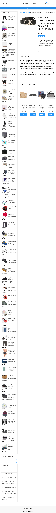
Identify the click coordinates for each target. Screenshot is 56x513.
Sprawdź (41, 36)
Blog (24, 508)
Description (38, 51)
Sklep (31, 508)
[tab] (37, 51)
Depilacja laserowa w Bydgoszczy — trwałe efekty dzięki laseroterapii (8, 483)
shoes (45, 45)
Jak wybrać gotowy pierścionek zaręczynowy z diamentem (8, 497)
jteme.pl (6, 3)
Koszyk (27, 508)
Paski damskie (26, 12)
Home (21, 12)
